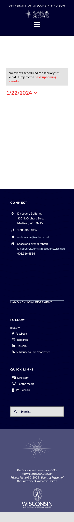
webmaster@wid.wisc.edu (33, 237)
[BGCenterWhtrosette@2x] (37, 434)
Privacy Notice (19, 477)
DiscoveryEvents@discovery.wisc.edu (41, 248)
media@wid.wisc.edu (40, 473)
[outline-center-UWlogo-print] (37, 489)
